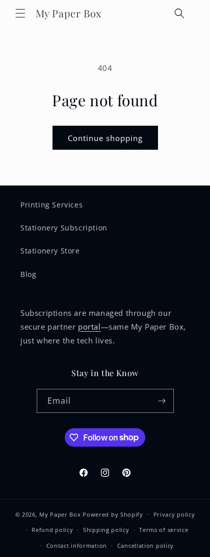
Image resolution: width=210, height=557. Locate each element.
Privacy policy (174, 514)
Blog (28, 274)
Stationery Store (50, 251)
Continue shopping (105, 138)
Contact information (76, 545)
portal (89, 326)
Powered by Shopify (113, 514)
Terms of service (163, 529)
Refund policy (52, 529)
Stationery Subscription (64, 228)
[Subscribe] (162, 401)
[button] (20, 13)
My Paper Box (60, 514)
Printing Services (51, 205)
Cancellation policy (145, 545)
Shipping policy (106, 529)
